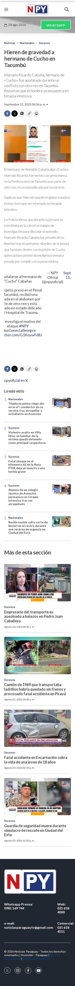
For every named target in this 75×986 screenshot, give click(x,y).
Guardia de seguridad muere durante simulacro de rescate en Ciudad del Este (35, 830)
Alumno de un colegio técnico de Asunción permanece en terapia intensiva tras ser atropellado (23, 496)
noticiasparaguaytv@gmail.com (28, 925)
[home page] (37, 9)
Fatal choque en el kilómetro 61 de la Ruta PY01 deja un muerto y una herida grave (26, 466)
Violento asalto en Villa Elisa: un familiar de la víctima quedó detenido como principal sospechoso (27, 437)
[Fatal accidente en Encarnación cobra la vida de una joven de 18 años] (37, 728)
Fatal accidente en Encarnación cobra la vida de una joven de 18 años (35, 759)
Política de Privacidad (36, 958)
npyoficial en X (16, 380)
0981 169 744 (18, 906)
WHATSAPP (55, 25)
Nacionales (27, 43)
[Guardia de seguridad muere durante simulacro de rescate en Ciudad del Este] (37, 796)
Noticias (9, 43)
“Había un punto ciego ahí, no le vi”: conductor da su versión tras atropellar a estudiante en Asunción (26, 409)
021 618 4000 (63, 908)
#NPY (24, 326)
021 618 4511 (65, 927)
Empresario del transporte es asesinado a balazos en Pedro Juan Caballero (33, 616)
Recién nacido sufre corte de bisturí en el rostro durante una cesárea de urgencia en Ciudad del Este (28, 527)
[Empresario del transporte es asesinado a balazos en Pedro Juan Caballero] (37, 582)
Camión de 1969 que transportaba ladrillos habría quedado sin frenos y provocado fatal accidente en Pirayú (35, 689)
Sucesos (44, 43)
